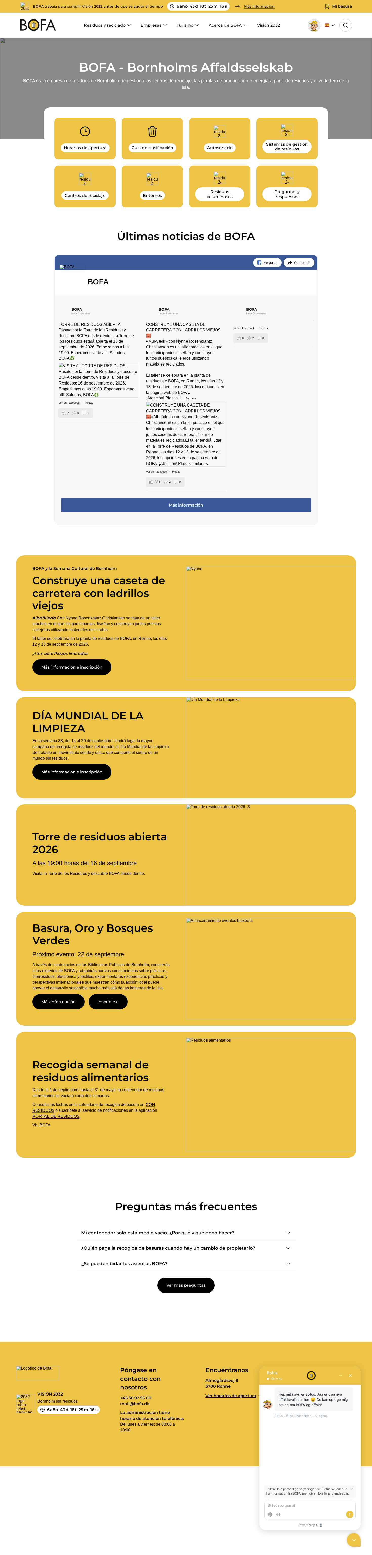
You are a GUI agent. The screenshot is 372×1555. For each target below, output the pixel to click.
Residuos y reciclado (105, 25)
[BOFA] (72, 267)
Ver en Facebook (69, 402)
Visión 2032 (268, 25)
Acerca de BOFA (225, 25)
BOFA (76, 309)
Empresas (151, 25)
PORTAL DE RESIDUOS (55, 1116)
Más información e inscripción (71, 667)
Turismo (185, 25)
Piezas (89, 402)
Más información (58, 1001)
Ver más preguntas (186, 1285)
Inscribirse (108, 1001)
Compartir (302, 263)
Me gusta (270, 263)
